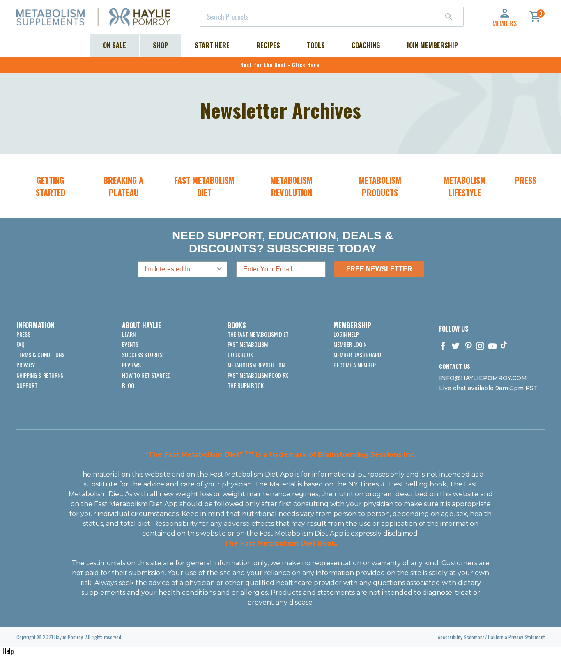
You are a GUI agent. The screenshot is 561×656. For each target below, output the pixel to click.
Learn (129, 334)
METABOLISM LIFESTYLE (465, 186)
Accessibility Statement (461, 636)
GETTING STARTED (50, 186)
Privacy (25, 364)
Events (130, 344)
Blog (128, 385)
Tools (316, 45)
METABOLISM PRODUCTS (380, 186)
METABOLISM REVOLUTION (291, 186)
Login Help (346, 334)
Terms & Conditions (40, 354)
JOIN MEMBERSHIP (432, 45)
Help (8, 651)
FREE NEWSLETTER (379, 269)
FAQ (20, 344)
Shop (160, 45)
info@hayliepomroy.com (483, 378)
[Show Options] (219, 269)
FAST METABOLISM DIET (204, 186)
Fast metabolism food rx (258, 375)
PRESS (525, 180)
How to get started (146, 375)
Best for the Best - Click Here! (280, 64)
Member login (349, 344)
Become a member (354, 364)
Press (23, 334)
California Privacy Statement (516, 636)
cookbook (240, 354)
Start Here (212, 45)
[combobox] (332, 17)
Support (26, 385)
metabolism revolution (256, 364)
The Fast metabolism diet (258, 334)
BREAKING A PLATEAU (123, 186)
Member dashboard (357, 354)
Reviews (131, 364)
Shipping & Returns (39, 375)
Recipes (268, 45)
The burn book (246, 385)
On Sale (114, 45)
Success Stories (142, 354)
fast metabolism (248, 344)
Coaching (366, 45)
